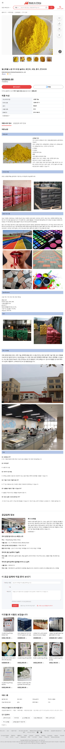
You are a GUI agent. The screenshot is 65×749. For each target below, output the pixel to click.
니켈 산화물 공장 (37, 718)
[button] (3, 3)
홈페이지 (4, 12)
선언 (8, 730)
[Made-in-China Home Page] (32, 3)
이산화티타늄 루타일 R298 (24, 658)
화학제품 (10, 12)
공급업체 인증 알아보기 (56, 730)
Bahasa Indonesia (55, 737)
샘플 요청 (34, 91)
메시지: (9, 591)
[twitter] (41, 732)
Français (31, 735)
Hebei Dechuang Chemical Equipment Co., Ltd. (14, 72)
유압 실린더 (35, 699)
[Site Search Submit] (51, 7)
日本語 (25, 735)
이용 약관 (33, 743)
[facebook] (37, 732)
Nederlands (23, 737)
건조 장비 (19, 699)
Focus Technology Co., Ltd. (34, 740)
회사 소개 (2, 730)
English (7, 735)
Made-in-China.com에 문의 (36, 730)
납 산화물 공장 (26, 718)
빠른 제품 (46, 730)
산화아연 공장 (6, 718)
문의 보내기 (16, 87)
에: (10, 587)
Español (37, 735)
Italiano (56, 735)
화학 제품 (34, 702)
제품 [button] (16, 7)
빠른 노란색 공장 (50, 718)
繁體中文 (20, 735)
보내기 (15, 605)
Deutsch (43, 735)
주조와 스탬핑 (51, 699)
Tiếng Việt (46, 737)
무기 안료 (24, 12)
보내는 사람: (8, 582)
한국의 (11, 737)
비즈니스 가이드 (31, 732)
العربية (17, 737)
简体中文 (13, 735)
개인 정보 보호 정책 (23, 730)
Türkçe (40, 737)
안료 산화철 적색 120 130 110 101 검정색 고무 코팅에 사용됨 (24, 635)
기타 (49, 702)
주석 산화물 (6, 722)
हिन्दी (29, 737)
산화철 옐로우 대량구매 (19, 722)
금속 (18, 702)
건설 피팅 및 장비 (6, 702)
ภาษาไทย (34, 737)
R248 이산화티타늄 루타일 (40, 658)
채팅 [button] (49, 87)
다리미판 (16, 718)
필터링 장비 (5, 699)
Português (49, 735)
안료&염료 (17, 12)
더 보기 (4, 725)
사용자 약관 (13, 730)
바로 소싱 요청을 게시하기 (45, 605)
